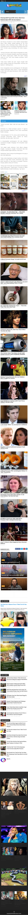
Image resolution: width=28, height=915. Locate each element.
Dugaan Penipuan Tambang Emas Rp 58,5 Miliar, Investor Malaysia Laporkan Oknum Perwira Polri (16, 684)
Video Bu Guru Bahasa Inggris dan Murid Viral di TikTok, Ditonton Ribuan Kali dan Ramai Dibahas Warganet (16, 724)
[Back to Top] (14, 912)
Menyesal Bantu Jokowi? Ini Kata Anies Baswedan (10, 562)
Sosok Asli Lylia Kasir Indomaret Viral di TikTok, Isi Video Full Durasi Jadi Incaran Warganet (16, 713)
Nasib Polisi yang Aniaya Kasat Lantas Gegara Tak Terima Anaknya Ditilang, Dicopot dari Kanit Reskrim (17, 690)
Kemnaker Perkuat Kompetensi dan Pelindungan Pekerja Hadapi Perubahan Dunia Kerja (16, 702)
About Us (8, 759)
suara (6, 172)
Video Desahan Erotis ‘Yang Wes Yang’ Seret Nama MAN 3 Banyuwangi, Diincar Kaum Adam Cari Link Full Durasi (17, 754)
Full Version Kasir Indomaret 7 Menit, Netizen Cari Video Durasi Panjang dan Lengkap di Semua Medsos (17, 678)
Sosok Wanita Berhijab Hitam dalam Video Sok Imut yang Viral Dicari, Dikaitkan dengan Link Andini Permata (17, 736)
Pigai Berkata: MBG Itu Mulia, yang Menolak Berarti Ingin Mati (12, 575)
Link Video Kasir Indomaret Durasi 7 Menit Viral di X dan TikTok (14, 605)
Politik (13, 22)
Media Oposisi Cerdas (17, 913)
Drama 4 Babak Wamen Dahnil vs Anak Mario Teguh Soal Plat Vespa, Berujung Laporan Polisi (16, 707)
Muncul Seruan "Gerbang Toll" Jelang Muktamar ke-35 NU (12, 588)
